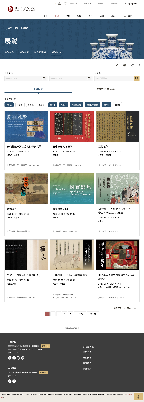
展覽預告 (24, 52)
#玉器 (41, 104)
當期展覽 (9, 52)
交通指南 (45, 346)
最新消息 (87, 352)
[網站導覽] (59, 3)
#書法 (9, 104)
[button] (125, 65)
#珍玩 (63, 104)
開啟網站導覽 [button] (71, 328)
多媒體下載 (88, 346)
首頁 (10, 28)
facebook (9, 358)
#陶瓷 (31, 104)
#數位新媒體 (92, 104)
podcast (22, 358)
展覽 (16, 28)
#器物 (106, 104)
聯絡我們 (87, 363)
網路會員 (87, 368)
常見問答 (87, 357)
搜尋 (137, 78)
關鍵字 (97, 73)
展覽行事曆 (40, 52)
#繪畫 (20, 104)
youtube (18, 358)
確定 (138, 396)
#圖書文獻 (76, 104)
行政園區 (38, 349)
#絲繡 (117, 104)
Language (130, 3)
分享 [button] (117, 65)
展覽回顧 (24, 28)
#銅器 (52, 104)
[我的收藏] (65, 3)
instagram (14, 358)
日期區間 (8, 73)
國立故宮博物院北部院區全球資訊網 (21, 9)
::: (55, 3)
